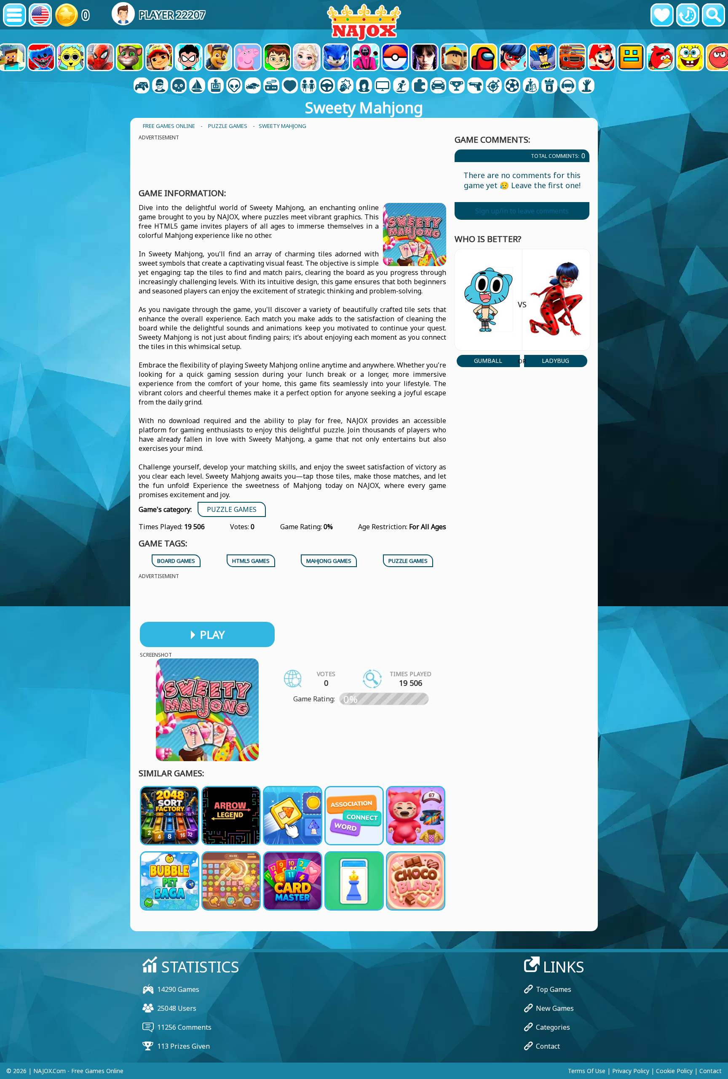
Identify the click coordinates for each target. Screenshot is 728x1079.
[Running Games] (456, 86)
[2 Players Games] (141, 86)
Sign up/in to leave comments (522, 211)
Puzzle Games (232, 509)
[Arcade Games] (215, 86)
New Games (555, 1008)
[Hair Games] (364, 86)
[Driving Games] (327, 86)
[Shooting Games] (475, 86)
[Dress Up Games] (308, 86)
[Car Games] (253, 86)
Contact (548, 1046)
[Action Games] (178, 86)
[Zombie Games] (586, 86)
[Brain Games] (234, 86)
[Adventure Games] (197, 86)
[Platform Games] (401, 86)
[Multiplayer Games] (382, 86)
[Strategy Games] (531, 86)
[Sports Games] (512, 86)
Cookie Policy (674, 1071)
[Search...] (713, 15)
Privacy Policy (630, 1071)
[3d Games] (160, 86)
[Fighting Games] (345, 86)
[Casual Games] (271, 86)
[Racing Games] (438, 86)
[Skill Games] (493, 86)
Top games (553, 989)
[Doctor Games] (290, 86)
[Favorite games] (662, 15)
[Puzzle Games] (419, 86)
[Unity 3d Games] (568, 86)
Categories (553, 1027)
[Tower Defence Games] (549, 86)
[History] (687, 15)
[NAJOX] (364, 22)
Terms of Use (586, 1071)
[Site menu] (14, 15)
